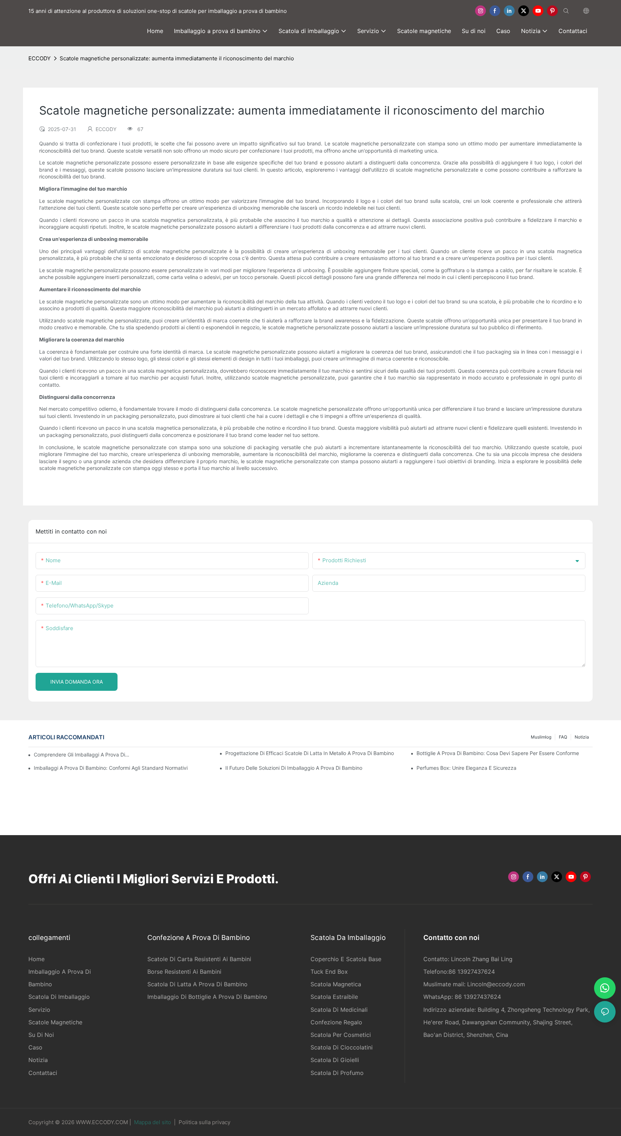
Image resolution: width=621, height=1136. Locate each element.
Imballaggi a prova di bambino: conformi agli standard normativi (111, 768)
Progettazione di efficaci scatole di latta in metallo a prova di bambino (309, 753)
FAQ (563, 737)
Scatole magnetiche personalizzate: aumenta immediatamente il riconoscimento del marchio (177, 58)
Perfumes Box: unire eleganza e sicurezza (466, 768)
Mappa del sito (152, 1122)
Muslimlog (541, 737)
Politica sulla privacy (204, 1122)
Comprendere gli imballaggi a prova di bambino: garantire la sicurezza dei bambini (82, 754)
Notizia (582, 737)
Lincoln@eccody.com (496, 984)
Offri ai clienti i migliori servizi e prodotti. (153, 878)
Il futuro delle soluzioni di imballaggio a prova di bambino (293, 768)
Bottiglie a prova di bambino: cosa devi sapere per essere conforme (498, 753)
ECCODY (39, 58)
